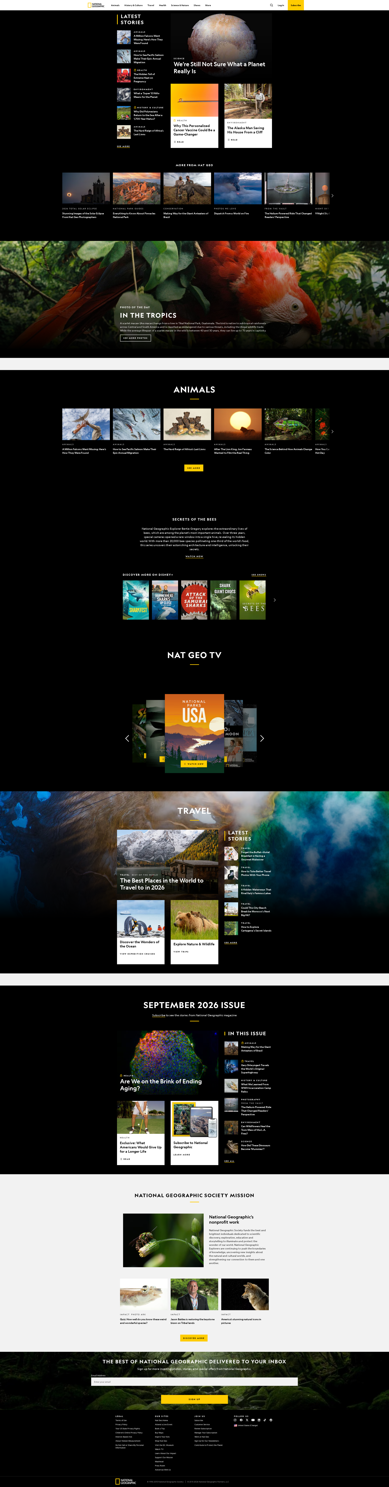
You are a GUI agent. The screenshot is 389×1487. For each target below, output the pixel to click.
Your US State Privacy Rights (127, 1428)
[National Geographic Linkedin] (259, 1420)
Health (162, 5)
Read (180, 142)
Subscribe (158, 1015)
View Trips (181, 951)
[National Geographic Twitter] (247, 1420)
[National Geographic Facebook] (241, 1420)
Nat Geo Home (161, 1420)
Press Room (160, 1465)
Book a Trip (160, 1428)
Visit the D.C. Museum (164, 1445)
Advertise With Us (163, 1469)
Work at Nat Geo (201, 1437)
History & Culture (133, 5)
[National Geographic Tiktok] (265, 1420)
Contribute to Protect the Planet (208, 1445)
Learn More (182, 1154)
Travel (151, 5)
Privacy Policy (121, 1424)
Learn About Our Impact (165, 1453)
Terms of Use (121, 1420)
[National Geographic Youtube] (253, 1420)
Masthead (159, 1461)
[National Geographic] (96, 5)
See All (229, 1161)
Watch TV (159, 1449)
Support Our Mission (164, 1457)
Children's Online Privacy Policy (129, 1432)
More (208, 5)
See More (123, 146)
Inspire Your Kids (162, 1437)
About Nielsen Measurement (128, 1441)
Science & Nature (180, 5)
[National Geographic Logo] (125, 1483)
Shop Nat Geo (161, 1441)
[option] (86, 196)
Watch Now (194, 556)
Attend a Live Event (163, 1424)
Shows (197, 5)
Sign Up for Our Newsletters (206, 1441)
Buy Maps (159, 1432)
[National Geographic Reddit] (271, 1420)
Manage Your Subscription (205, 1432)
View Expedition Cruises (137, 954)
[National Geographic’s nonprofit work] (194, 1240)
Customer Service (202, 1424)
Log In (281, 5)
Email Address (98, 1375)
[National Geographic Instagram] (235, 1420)
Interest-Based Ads (123, 1437)
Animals (115, 5)
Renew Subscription (203, 1428)
